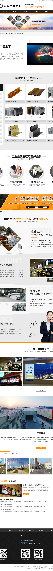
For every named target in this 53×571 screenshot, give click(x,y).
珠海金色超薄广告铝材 (11, 101)
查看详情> (26, 494)
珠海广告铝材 (7, 33)
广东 (33, 568)
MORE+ (47, 481)
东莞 (43, 568)
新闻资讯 (41, 530)
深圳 (39, 568)
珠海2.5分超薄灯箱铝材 (32, 101)
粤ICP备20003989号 (25, 542)
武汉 (52, 568)
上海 (47, 568)
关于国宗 (25, 11)
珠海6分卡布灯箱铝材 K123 (33, 121)
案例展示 (36, 11)
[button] (23, 30)
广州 (35, 568)
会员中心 (46, 11)
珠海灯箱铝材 (13, 33)
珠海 (41, 568)
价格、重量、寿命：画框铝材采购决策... (9, 499)
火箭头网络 (43, 567)
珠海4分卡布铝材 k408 (11, 140)
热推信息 (43, 0)
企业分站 (47, 0)
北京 (50, 568)
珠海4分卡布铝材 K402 (32, 140)
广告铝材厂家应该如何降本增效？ (8, 509)
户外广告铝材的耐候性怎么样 (6, 504)
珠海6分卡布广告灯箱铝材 (12, 121)
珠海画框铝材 (20, 33)
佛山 (37, 568)
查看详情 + (41, 448)
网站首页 (5, 11)
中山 (45, 568)
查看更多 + (41, 390)
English (39, 0)
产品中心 (15, 11)
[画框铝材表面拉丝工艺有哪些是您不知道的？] (11, 490)
